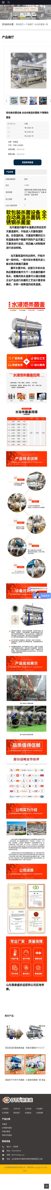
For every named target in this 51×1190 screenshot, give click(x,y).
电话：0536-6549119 (14, 1151)
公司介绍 (16, 1109)
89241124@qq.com (18, 1155)
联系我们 (16, 1113)
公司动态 (28, 1109)
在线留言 (28, 1113)
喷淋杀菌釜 (6, 1132)
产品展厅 (29, 24)
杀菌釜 (4, 1124)
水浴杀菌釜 (39, 24)
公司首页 (5, 1109)
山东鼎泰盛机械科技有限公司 (14, 1167)
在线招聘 (39, 1113)
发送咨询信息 (27, 162)
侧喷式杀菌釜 (7, 1135)
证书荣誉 (5, 1113)
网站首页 (20, 24)
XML (25, 1171)
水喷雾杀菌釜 (7, 1128)
